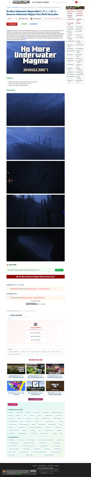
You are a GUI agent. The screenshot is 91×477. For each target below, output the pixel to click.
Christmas (20, 418)
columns (25, 38)
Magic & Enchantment (24, 424)
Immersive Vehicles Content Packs (28, 445)
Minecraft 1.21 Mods (45, 351)
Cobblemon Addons (21, 439)
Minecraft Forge (71, 11)
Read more (18, 473)
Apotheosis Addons (12, 451)
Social (39, 430)
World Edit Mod (80, 48)
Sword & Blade (11, 433)
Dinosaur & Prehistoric (13, 421)
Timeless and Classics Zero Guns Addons (45, 439)
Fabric (51, 18)
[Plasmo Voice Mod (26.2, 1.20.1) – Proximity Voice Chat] (35, 386)
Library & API (11, 412)
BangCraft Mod (80, 74)
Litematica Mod (80, 44)
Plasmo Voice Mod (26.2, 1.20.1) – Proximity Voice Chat (35, 393)
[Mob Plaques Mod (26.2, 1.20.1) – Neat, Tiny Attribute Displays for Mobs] (35, 369)
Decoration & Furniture (45, 418)
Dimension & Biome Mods (13, 351)
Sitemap (56, 465)
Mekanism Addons (29, 454)
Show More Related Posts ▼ (36, 399)
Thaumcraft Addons (56, 445)
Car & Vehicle (11, 418)
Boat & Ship (18, 415)
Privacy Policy (50, 465)
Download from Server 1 (32, 288)
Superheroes (59, 430)
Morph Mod (79, 58)
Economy (37, 421)
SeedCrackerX (71, 72)
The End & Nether (33, 433)
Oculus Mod (79, 29)
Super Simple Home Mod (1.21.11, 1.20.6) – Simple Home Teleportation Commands (16, 376)
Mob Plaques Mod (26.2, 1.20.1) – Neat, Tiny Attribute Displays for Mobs (36, 376)
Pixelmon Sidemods (56, 442)
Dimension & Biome (58, 418)
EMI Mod (79, 23)
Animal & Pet (28, 412)
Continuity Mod (71, 76)
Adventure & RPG (19, 412)
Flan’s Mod (70, 54)
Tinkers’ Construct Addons (14, 448)
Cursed (36, 418)
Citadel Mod (70, 64)
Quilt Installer (80, 15)
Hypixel (60, 421)
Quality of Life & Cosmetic (14, 430)
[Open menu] (9, 2)
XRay (61, 433)
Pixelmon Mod (71, 19)
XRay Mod (70, 35)
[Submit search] (76, 2)
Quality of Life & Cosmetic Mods (14, 354)
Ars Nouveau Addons (24, 451)
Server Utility (32, 430)
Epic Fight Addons (31, 439)
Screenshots (34, 24)
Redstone (24, 430)
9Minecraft (44, 472)
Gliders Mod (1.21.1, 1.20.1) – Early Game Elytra (16, 393)
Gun (56, 421)
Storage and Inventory (48, 430)
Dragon (21, 421)
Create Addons (11, 439)
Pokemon (48, 427)
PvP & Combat (57, 427)
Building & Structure (49, 415)
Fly (41, 421)
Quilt (60, 18)
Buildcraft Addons (26, 448)
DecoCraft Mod (71, 50)
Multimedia (11, 427)
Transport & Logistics (44, 433)
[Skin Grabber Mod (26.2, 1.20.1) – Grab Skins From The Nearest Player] (55, 369)
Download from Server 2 (44, 288)
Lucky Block (79, 26)
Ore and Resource (21, 427)
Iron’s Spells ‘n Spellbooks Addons (39, 451)
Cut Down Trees (28, 418)
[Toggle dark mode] (80, 2)
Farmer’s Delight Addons (13, 442)
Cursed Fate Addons (43, 442)
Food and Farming (48, 421)
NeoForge (57, 18)
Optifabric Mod (71, 41)
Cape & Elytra (59, 415)
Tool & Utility (54, 433)
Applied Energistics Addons (28, 442)
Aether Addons (47, 448)
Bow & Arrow (31, 415)
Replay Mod (70, 58)
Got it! (33, 471)
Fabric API (70, 13)
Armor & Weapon (45, 412)
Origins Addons (59, 439)
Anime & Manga (36, 412)
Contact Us (35, 465)
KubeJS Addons (12, 454)
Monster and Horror (52, 424)
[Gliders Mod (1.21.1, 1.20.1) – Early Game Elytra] (16, 386)
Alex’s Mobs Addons (57, 448)
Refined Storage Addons (49, 454)
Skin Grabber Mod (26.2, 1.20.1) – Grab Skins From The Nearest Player (55, 376)
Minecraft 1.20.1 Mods (25, 351)
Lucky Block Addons (44, 445)
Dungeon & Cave (29, 421)
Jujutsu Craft (79, 35)
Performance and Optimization (36, 427)
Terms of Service (42, 465)
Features (24, 24)
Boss (25, 415)
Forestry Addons (37, 448)
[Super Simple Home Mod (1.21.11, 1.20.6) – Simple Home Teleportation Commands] (16, 369)
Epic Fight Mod (80, 37)
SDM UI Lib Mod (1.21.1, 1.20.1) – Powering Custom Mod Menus (55, 393)
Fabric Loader (80, 11)
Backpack (10, 415)
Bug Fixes (40, 415)
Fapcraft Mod (79, 72)
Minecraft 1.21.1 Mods (56, 351)
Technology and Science (22, 433)
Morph (60, 424)
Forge (54, 18)
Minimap (33, 424)
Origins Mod (70, 48)
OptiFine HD (79, 13)
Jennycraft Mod (71, 74)
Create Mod (79, 31)
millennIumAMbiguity (36, 18)
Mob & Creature (42, 424)
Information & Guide (13, 424)
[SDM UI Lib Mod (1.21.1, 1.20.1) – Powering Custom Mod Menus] (55, 386)
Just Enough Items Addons (55, 451)
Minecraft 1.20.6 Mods (35, 351)
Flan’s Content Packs (13, 445)
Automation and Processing (57, 412)
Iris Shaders (70, 26)
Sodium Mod (70, 29)
